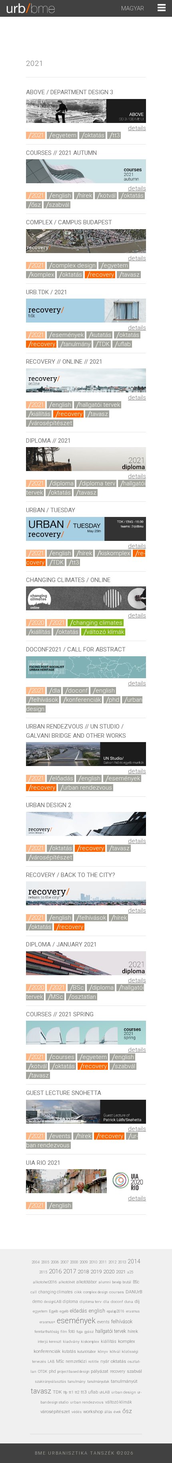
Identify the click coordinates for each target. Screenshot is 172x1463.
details (137, 128)
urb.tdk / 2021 (46, 292)
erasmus (133, 1311)
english (61, 195)
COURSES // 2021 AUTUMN (61, 152)
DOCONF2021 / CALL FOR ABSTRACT (76, 649)
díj (137, 1301)
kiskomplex (115, 553)
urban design (123, 1392)
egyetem (64, 135)
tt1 (71, 1392)
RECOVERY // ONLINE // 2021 (64, 361)
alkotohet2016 (45, 1282)
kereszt (55, 1342)
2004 (36, 1262)
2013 (122, 1262)
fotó (71, 1331)
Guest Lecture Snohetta (63, 1093)
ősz (36, 204)
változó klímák (105, 631)
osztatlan (83, 996)
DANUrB (134, 1292)
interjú (43, 1341)
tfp (65, 1392)
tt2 (77, 1392)
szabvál (59, 204)
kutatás (101, 335)
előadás (62, 778)
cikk (78, 1292)
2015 (43, 1272)
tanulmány (76, 344)
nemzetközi (76, 1361)
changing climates (97, 622)
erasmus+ (47, 1322)
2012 (112, 1262)
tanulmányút (124, 1381)
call (33, 1292)
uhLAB (105, 1392)
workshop (93, 1411)
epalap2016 (115, 1311)
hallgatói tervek (99, 404)
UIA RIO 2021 (43, 1162)
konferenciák (83, 699)
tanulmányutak (98, 1381)
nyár (104, 1361)
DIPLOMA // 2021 (48, 440)
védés (77, 1412)
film (63, 1331)
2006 (55, 1262)
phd (114, 699)
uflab (124, 344)
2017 (69, 1271)
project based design (73, 1372)
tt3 (116, 135)
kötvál (108, 195)
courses (63, 1057)
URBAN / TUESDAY (50, 510)
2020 (37, 622)
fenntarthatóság (46, 1331)
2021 (37, 135)
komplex (42, 274)
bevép (116, 1282)
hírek (85, 195)
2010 (93, 1262)
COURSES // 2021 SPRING (60, 1014)
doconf (78, 690)
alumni (104, 1282)
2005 (45, 1262)
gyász (89, 1331)
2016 (55, 1271)
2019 (96, 1272)
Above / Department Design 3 (69, 92)
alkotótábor (86, 1282)
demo (37, 1301)
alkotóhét (66, 1282)
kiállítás (40, 414)
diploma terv (98, 483)
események (68, 335)
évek (117, 1412)
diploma (63, 483)
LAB (51, 1362)
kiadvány (71, 1341)
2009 (84, 1262)
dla (56, 690)
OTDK (42, 1372)
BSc (78, 987)
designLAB (52, 1301)
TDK (104, 344)
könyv (103, 1351)
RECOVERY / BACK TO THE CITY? (70, 875)
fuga (79, 1332)
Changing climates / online (68, 580)
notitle (93, 1362)
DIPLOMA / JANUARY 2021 (61, 944)
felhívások (44, 699)
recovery (102, 274)
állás (108, 1412)
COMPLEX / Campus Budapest (69, 222)
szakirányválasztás (50, 1382)
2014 (134, 1261)
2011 (103, 1262)
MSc (57, 996)
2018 (83, 1272)
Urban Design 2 (48, 805)
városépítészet (51, 423)
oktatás (94, 135)
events (61, 1136)
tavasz (131, 274)
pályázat (99, 1371)
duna (128, 1301)
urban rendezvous (87, 787)
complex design (74, 265)
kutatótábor (87, 1351)
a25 (130, 1272)
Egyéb (53, 1311)
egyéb (64, 1311)
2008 (74, 1262)
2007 (64, 1262)
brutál (127, 1282)
